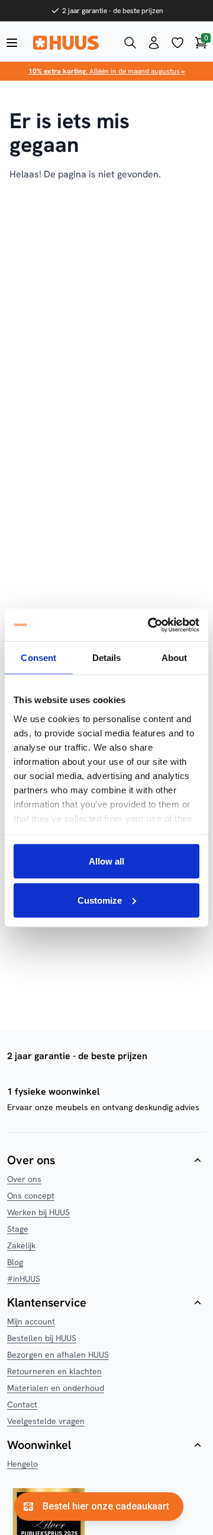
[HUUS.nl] (71, 43)
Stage (17, 1228)
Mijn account (31, 1321)
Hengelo (22, 1463)
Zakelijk (21, 1245)
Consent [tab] (38, 658)
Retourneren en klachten (54, 1371)
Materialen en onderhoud (55, 1388)
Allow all (106, 861)
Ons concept (30, 1195)
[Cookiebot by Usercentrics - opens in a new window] (150, 625)
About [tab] (175, 658)
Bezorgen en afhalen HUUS (58, 1354)
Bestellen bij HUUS (41, 1338)
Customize (100, 900)
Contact (22, 1404)
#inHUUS (23, 1278)
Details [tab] (106, 658)
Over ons (24, 1179)
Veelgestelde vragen (46, 1421)
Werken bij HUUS (38, 1212)
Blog (15, 1262)
